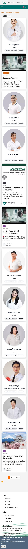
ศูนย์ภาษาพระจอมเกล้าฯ (11, 507)
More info (3, 543)
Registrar (7, 501)
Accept (3, 546)
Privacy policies (9, 515)
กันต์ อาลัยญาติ (14, 118)
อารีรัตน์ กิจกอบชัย (14, 154)
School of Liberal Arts (16, 2)
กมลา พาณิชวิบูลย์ (14, 312)
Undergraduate (6, 73)
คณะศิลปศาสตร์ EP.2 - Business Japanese (11, 232)
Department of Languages (12, 12)
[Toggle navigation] (2, 7)
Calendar (7, 498)
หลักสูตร (7, 504)
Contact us (8, 518)
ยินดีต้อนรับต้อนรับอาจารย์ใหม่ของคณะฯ (13, 189)
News (4, 182)
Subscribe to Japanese (2, 481)
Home (2, 12)
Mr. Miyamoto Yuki (14, 422)
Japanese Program (10, 78)
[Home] (5, 2)
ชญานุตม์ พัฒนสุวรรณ (14, 349)
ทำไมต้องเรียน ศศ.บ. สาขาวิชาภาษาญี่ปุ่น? (13, 457)
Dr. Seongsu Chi (14, 45)
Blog (4, 226)
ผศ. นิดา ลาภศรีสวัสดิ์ (14, 276)
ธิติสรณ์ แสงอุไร (14, 386)
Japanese (21, 50)
